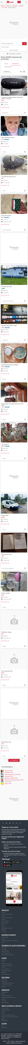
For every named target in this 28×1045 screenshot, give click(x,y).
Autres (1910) (8, 783)
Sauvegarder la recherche (15, 53)
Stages (3, 1018)
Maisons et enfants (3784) (11, 778)
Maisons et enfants (9, 935)
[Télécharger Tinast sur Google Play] (17, 861)
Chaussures (4, 949)
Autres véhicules (5, 921)
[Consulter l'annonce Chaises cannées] (14, 581)
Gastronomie (4, 1027)
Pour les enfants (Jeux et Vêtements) (10, 940)
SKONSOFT (14, 1043)
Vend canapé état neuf (7, 671)
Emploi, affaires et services (11, 1006)
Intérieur (3, 938)
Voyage (3, 967)
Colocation (4, 1000)
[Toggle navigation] (1, 2)
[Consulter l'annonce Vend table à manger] (14, 620)
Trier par (7, 71)
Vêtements (4, 947)
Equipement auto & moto (7, 917)
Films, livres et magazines (7, 965)
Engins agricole (5, 922)
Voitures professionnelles (7, 914)
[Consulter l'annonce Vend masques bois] (14, 730)
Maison (3, 993)
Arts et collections (5, 969)
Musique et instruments (7, 970)
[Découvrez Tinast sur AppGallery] (7, 864)
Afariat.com (19, 1043)
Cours (3, 1013)
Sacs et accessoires (6, 953)
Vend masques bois (6, 742)
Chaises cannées (5, 593)
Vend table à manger (6, 632)
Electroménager (5, 937)
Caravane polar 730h (6, 286)
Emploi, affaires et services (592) (13, 774)
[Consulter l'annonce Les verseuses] (14, 432)
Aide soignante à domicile (7, 137)
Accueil (2, 6)
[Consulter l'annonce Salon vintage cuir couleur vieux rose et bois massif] (14, 392)
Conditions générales (6, 1037)
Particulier (14, 6)
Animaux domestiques (6, 963)
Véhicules (5, 910)
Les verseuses (5, 444)
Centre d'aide (18, 1034)
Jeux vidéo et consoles (6, 984)
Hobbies (3, 960)
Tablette (3, 986)
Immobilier (5, 990)
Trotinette (4, 931)
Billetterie (4, 972)
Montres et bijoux (5, 951)
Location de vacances (6, 995)
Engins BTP (4, 929)
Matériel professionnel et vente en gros (10, 1016)
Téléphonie (4, 979)
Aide (2, 1034)
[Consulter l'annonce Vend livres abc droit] (14, 542)
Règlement (4, 1035)
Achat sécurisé (8, 1034)
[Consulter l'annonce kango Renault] (14, 503)
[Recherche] (26, 2)
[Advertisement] (14, 23)
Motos (3, 916)
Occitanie (21, 6)
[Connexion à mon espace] (25, 112)
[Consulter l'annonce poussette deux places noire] (14, 165)
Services (3, 1011)
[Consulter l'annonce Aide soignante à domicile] (14, 126)
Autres (4, 1023)
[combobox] (11, 43)
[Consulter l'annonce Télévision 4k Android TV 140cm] (14, 314)
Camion (3, 926)
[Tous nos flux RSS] (20, 823)
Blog (13, 1034)
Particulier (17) (15, 63)
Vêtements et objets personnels (13, 945)
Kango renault (4, 515)
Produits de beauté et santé (8, 954)
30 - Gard (4, 7)
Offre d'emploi (5, 1008)
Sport (3, 962)
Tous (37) (6, 63)
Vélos (3, 924)
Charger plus (15, 760)
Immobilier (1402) (9, 772)
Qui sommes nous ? (17, 1037)
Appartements (5, 992)
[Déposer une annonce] (19, 2)
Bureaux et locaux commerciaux (8, 997)
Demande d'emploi (6, 1009)
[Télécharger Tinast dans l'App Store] (7, 861)
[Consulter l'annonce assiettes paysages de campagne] (14, 353)
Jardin (3, 942)
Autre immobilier (5, 1002)
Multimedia (6, 977)
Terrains (3, 999)
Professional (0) (8, 66)
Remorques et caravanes (7, 928)
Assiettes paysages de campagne (9, 364)
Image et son (4, 981)
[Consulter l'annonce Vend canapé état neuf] (14, 659)
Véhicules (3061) (9, 770)
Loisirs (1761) (8, 781)
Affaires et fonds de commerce (8, 1015)
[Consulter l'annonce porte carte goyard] (14, 204)
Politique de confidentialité (14, 1035)
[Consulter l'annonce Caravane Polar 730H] (14, 275)
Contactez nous (5, 1038)
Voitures (3, 912)
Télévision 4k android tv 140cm (9, 325)
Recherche (8, 6)
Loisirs (4, 958)
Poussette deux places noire (8, 176)
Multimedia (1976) (9, 776)
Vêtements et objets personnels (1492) (14, 780)
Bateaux (3, 919)
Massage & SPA (5, 1020)
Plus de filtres (14, 50)
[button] (3, 823)
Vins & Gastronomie (6, 974)
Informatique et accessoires (8, 983)
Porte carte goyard (6, 215)
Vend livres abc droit (6, 554)
